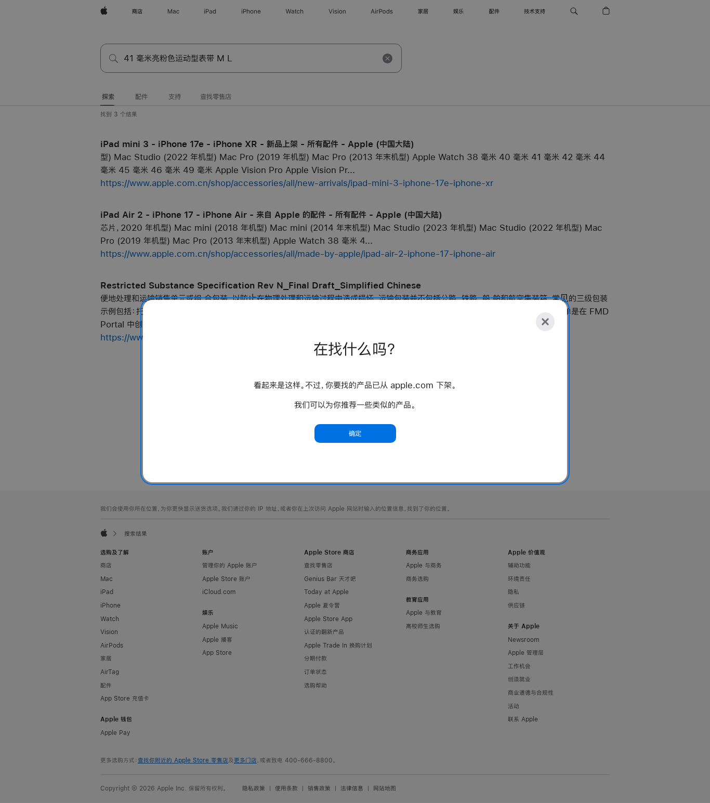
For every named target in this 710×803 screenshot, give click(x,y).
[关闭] (545, 321)
